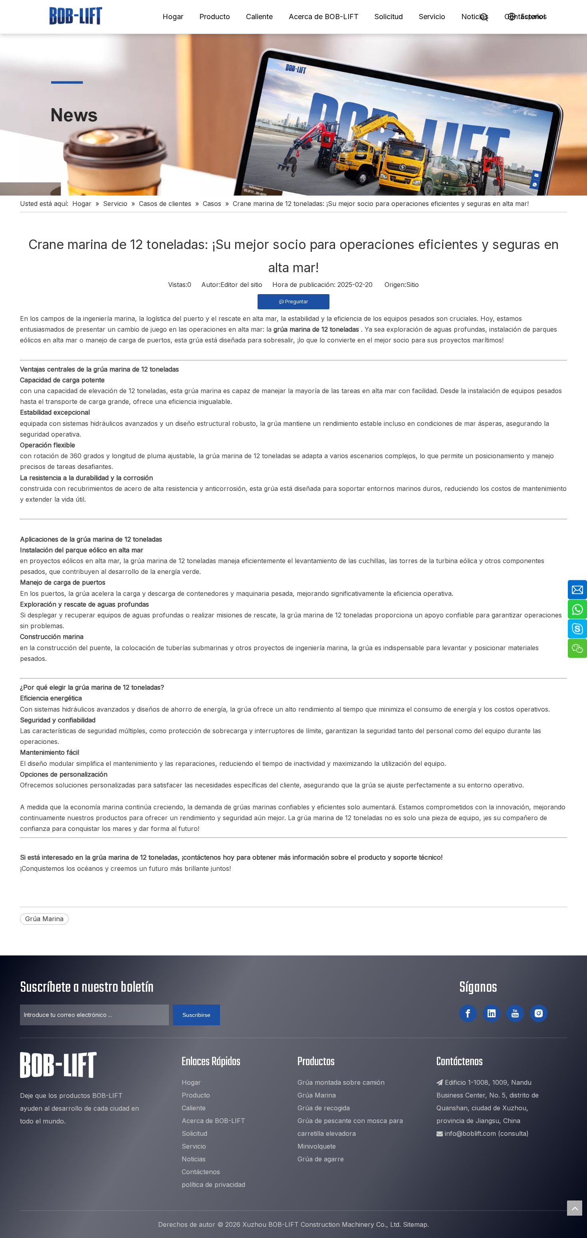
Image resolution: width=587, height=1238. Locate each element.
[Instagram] (538, 1013)
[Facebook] (468, 1013)
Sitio (412, 285)
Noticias (474, 16)
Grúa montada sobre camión (341, 1082)
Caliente (259, 16)
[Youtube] (515, 1013)
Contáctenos (525, 16)
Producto (214, 16)
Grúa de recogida (323, 1108)
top (574, 1208)
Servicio (432, 16)
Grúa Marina (44, 919)
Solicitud (389, 16)
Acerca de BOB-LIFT (324, 16)
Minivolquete (316, 1146)
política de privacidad (213, 1185)
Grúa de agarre (320, 1159)
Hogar (173, 16)
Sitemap (415, 1224)
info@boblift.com (470, 1133)
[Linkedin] (491, 1013)
